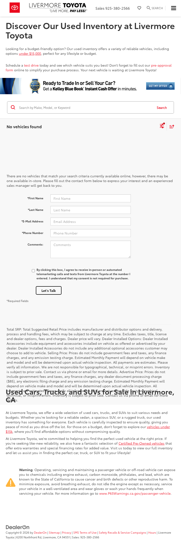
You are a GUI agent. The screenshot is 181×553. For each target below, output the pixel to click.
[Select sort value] (170, 126)
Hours (152, 532)
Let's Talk (48, 290)
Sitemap (54, 532)
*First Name (35, 198)
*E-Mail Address (32, 221)
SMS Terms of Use (85, 532)
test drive (31, 65)
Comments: (35, 244)
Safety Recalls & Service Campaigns (122, 532)
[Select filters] (162, 126)
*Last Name (35, 210)
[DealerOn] (18, 526)
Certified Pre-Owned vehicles (142, 443)
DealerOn (40, 532)
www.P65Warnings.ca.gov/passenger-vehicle (135, 493)
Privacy (66, 532)
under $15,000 (30, 53)
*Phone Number (32, 233)
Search (162, 107)
